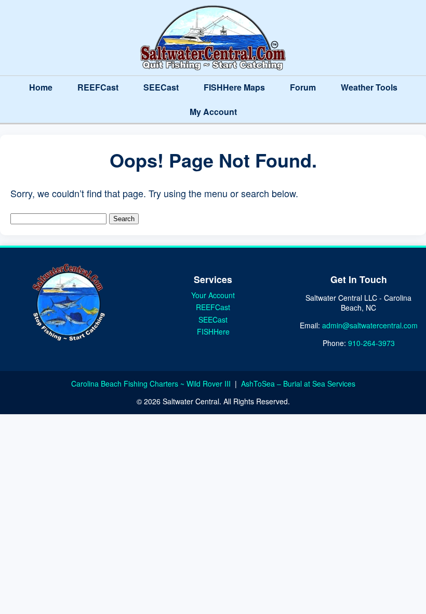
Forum (303, 87)
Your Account (213, 295)
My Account (213, 112)
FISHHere (213, 331)
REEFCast (97, 87)
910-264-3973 (371, 343)
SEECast (161, 87)
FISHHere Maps (234, 87)
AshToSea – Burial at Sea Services (298, 383)
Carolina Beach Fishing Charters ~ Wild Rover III (152, 383)
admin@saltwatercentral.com (370, 325)
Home (40, 87)
